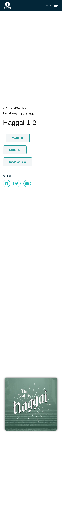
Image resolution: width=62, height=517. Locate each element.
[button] (52, 5)
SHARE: (7, 176)
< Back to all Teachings (14, 108)
